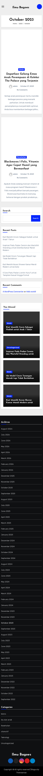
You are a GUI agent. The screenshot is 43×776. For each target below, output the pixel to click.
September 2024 (8, 558)
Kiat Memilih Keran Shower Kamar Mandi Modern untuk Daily (19, 402)
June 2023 (5, 646)
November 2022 (8, 688)
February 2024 (7, 599)
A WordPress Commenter (13, 292)
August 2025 (6, 499)
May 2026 (5, 446)
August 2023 (6, 635)
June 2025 (5, 511)
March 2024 (6, 593)
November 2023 (8, 617)
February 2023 (7, 670)
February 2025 (7, 529)
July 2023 (5, 641)
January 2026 (7, 470)
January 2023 (7, 676)
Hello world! (31, 292)
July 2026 (5, 435)
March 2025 (6, 523)
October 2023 (7, 623)
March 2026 (6, 458)
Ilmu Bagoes (20, 7)
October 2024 (7, 552)
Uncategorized (13, 348)
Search (6, 211)
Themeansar (21, 773)
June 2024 (5, 576)
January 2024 (7, 605)
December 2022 (8, 682)
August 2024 (6, 564)
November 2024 (8, 546)
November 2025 (8, 482)
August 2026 (6, 429)
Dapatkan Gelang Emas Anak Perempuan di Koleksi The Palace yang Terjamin (21, 77)
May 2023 (5, 652)
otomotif (5, 732)
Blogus (34, 769)
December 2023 (8, 611)
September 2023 (8, 629)
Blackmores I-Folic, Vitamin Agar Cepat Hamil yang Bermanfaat (21, 165)
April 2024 (5, 588)
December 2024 (8, 541)
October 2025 (7, 488)
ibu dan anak (6, 720)
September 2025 (8, 494)
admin (15, 86)
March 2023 (6, 664)
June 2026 (5, 441)
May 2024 (5, 582)
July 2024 (5, 570)
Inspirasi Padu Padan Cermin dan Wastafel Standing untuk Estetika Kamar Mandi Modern (21, 247)
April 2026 (5, 452)
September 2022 (8, 699)
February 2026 (7, 464)
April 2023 (5, 658)
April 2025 (5, 517)
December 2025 (8, 476)
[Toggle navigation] (3, 6)
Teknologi (5, 737)
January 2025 (7, 535)
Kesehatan (21, 157)
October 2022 (7, 693)
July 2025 (5, 505)
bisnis (21, 69)
